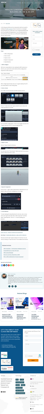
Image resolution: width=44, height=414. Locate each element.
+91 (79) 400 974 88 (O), (34, 404)
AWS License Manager (8, 252)
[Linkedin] (6, 265)
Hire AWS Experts (20, 382)
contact (41, 2)
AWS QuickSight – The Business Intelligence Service (15, 248)
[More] (13, 265)
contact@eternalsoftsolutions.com (36, 411)
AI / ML (21, 379)
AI (17, 2)
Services (19, 2)
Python (17, 385)
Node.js (23, 385)
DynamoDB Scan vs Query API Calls (11, 250)
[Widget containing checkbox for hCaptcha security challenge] (33, 356)
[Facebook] (2, 265)
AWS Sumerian (9, 29)
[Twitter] (12, 286)
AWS (17, 379)
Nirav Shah (8, 23)
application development (6, 381)
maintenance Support (5, 383)
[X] (4, 265)
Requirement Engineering (6, 379)
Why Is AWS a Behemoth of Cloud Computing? (13, 256)
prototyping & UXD (5, 387)
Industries (28, 2)
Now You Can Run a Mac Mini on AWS (12, 254)
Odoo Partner (19, 387)
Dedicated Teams (4, 385)
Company (36, 2)
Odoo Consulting (19, 390)
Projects (32, 2)
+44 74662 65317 (33, 388)
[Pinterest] (9, 265)
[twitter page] (3, 391)
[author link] (4, 276)
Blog (39, 2)
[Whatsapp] (11, 265)
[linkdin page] (4, 391)
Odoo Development (20, 393)
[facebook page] (1, 391)
